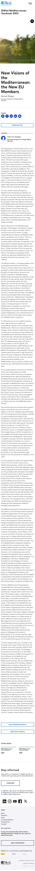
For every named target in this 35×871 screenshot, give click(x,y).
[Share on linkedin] (15, 116)
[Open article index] (32, 21)
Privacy (32, 860)
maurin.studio (31, 865)
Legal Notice (27, 860)
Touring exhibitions (7, 819)
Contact (3, 824)
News (3, 813)
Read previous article (17, 724)
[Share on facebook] (7, 116)
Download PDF (17, 125)
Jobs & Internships (17, 843)
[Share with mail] (19, 116)
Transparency (5, 822)
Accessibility (21, 860)
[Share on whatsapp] (11, 116)
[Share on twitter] (3, 116)
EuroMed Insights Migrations (10, 794)
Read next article (17, 732)
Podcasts (4, 815)
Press (3, 817)
